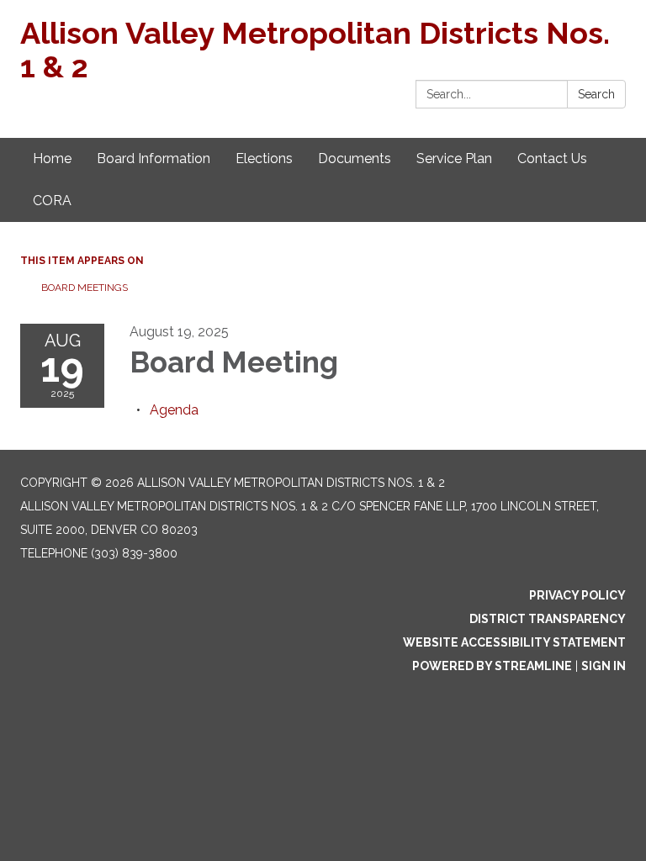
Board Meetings (84, 287)
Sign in (603, 666)
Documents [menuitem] (354, 158)
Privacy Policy (577, 595)
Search (596, 94)
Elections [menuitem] (264, 158)
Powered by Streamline (492, 666)
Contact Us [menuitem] (552, 158)
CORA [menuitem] (52, 201)
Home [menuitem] (52, 158)
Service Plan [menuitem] (454, 158)
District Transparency (547, 619)
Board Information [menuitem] (153, 158)
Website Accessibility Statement (514, 642)
